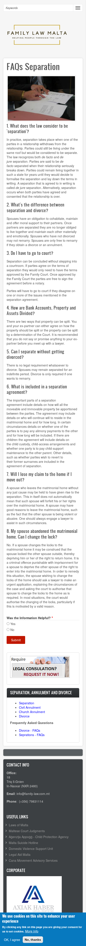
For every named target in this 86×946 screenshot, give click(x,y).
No (12, 629)
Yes (12, 624)
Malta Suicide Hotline (23, 842)
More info (31, 931)
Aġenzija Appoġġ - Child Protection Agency (39, 837)
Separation (26, 703)
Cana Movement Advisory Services (33, 860)
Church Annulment (32, 712)
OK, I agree (12, 939)
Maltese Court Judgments (27, 831)
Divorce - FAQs (29, 730)
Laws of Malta (18, 825)
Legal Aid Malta (19, 854)
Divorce (24, 716)
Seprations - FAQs (32, 735)
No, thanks (33, 939)
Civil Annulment (30, 707)
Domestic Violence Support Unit (31, 848)
